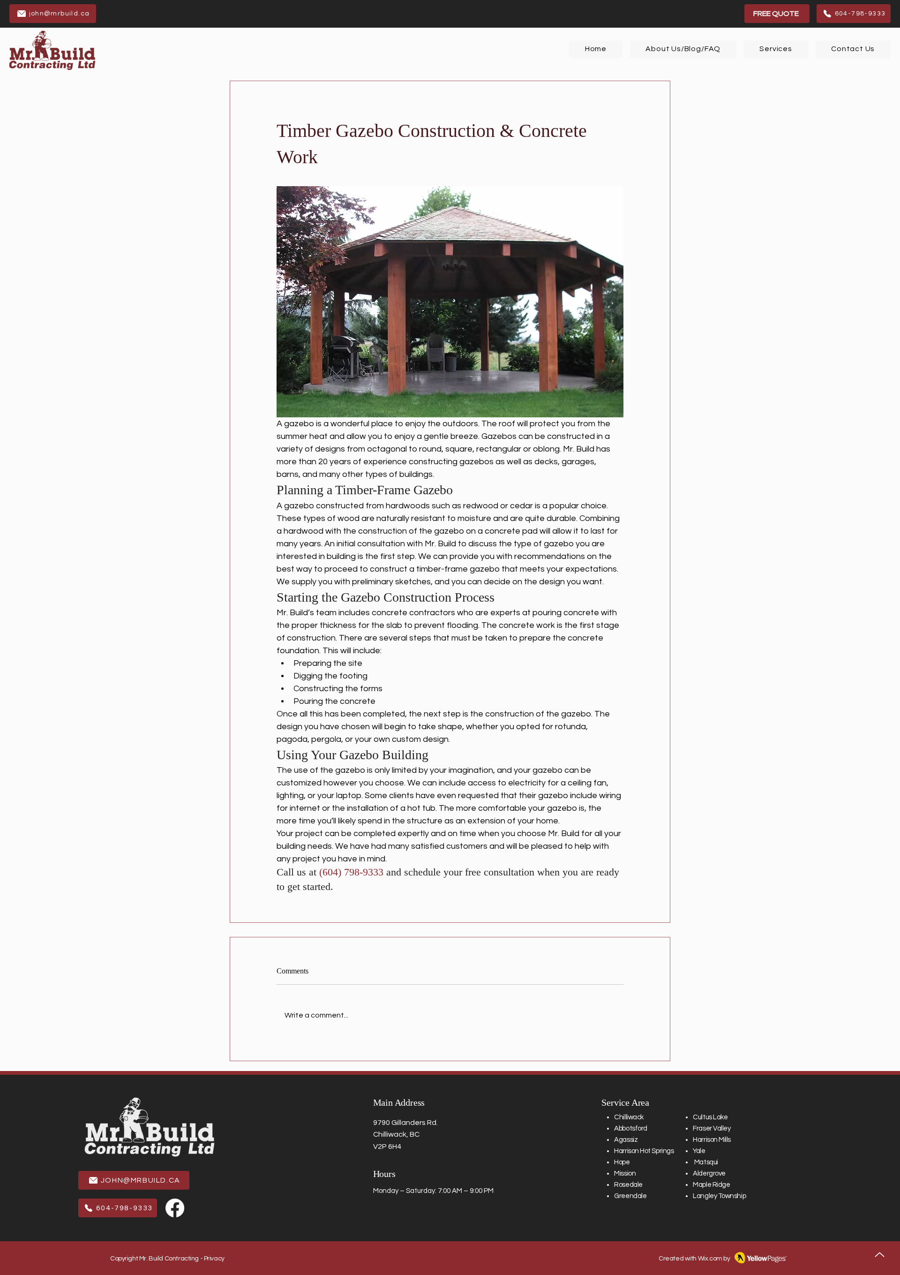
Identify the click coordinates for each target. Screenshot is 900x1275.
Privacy (214, 1258)
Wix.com (710, 1258)
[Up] (880, 1255)
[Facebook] (174, 1208)
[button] (776, 49)
